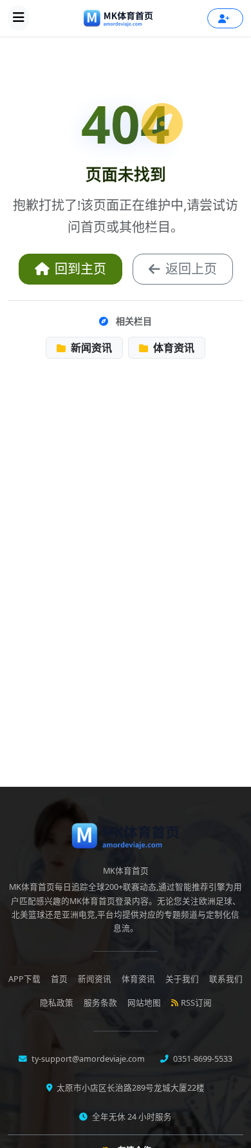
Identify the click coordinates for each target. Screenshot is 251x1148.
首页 (59, 979)
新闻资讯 (90, 348)
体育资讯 (172, 348)
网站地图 (144, 1002)
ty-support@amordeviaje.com (87, 1058)
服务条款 (100, 1002)
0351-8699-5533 (201, 1058)
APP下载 (24, 979)
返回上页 (191, 269)
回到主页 (80, 269)
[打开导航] (19, 18)
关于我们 (182, 979)
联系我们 (226, 979)
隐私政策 (56, 1002)
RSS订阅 (196, 1002)
